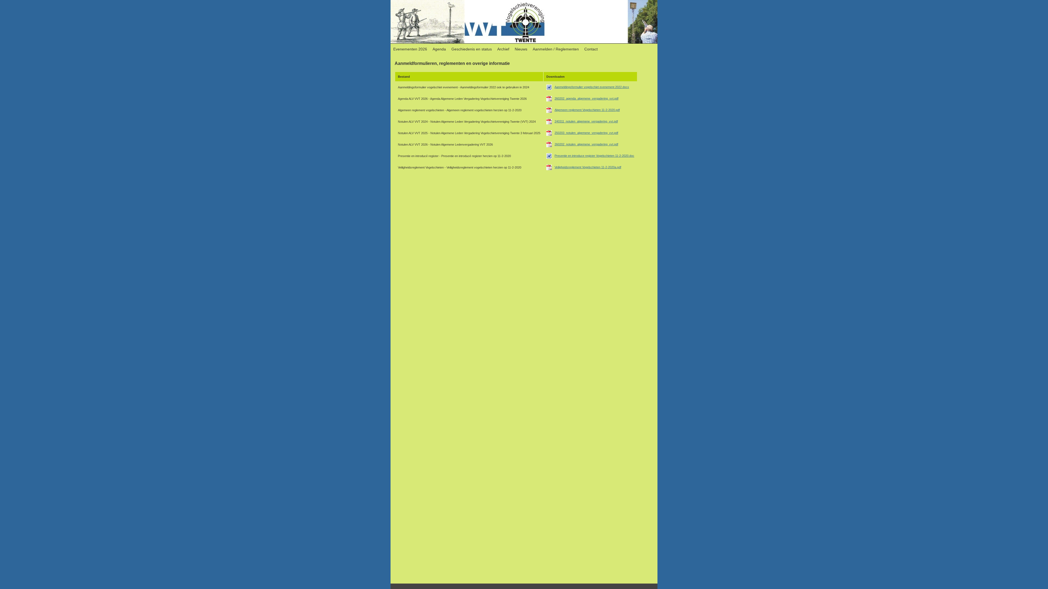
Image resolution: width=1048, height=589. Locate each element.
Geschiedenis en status (471, 49)
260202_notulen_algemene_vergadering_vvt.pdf (586, 144)
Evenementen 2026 (410, 49)
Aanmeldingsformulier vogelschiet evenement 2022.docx (592, 87)
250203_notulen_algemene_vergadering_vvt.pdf (586, 132)
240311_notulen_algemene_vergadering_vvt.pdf (586, 121)
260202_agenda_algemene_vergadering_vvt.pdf (586, 98)
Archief (503, 49)
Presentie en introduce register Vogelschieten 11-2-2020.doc (594, 155)
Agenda (439, 49)
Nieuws (521, 49)
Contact (591, 49)
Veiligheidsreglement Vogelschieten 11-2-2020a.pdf (588, 167)
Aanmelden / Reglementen (556, 49)
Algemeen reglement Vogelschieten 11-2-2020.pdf (587, 110)
